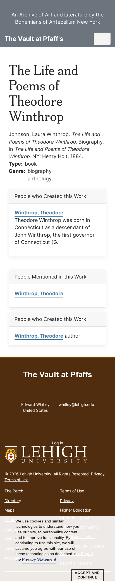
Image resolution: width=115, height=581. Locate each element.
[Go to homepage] (57, 455)
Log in (57, 443)
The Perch (13, 490)
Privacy (98, 473)
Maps (9, 510)
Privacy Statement (39, 559)
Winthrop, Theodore (39, 212)
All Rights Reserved (71, 473)
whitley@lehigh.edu (76, 403)
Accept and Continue (87, 575)
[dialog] (57, 548)
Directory (12, 500)
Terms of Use (16, 479)
